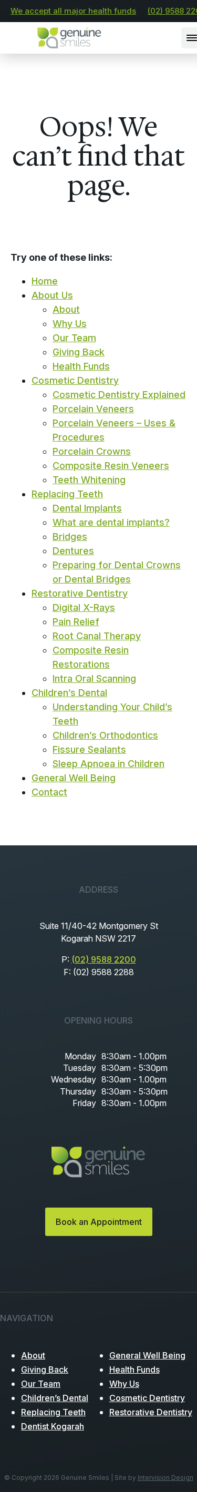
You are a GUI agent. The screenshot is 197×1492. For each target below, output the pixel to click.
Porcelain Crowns (92, 451)
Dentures (73, 550)
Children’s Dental (69, 692)
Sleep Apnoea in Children (108, 763)
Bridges (70, 536)
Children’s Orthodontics (105, 735)
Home (45, 281)
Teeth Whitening (89, 479)
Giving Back (79, 351)
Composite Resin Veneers (111, 465)
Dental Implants (87, 508)
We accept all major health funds (73, 11)
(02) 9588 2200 (103, 959)
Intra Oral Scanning (94, 678)
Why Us (70, 323)
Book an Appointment (99, 1222)
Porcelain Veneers (93, 408)
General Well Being (74, 777)
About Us (52, 295)
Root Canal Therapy (97, 635)
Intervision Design (165, 1477)
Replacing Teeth (67, 493)
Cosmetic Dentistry (75, 380)
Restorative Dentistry (80, 593)
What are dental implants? (111, 522)
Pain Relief (76, 621)
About (66, 309)
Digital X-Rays (84, 607)
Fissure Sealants (89, 749)
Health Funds (81, 366)
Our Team (74, 337)
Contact (49, 792)
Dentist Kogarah (52, 1426)
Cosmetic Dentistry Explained (119, 394)
